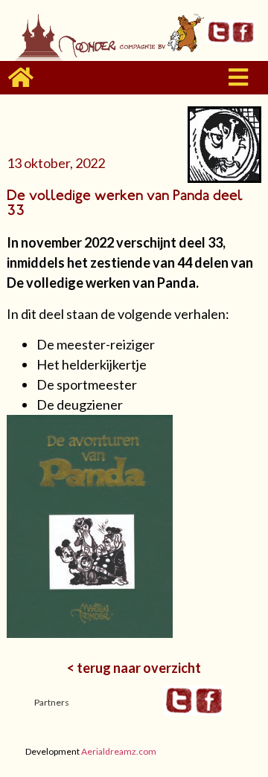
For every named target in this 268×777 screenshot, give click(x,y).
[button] (239, 78)
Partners (51, 702)
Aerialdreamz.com (118, 751)
